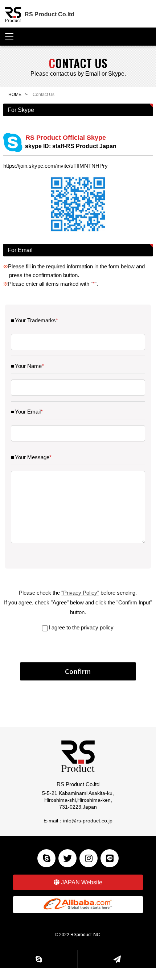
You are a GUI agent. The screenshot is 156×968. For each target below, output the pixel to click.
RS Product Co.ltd (49, 14)
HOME (14, 94)
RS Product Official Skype (70, 141)
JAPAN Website (81, 882)
